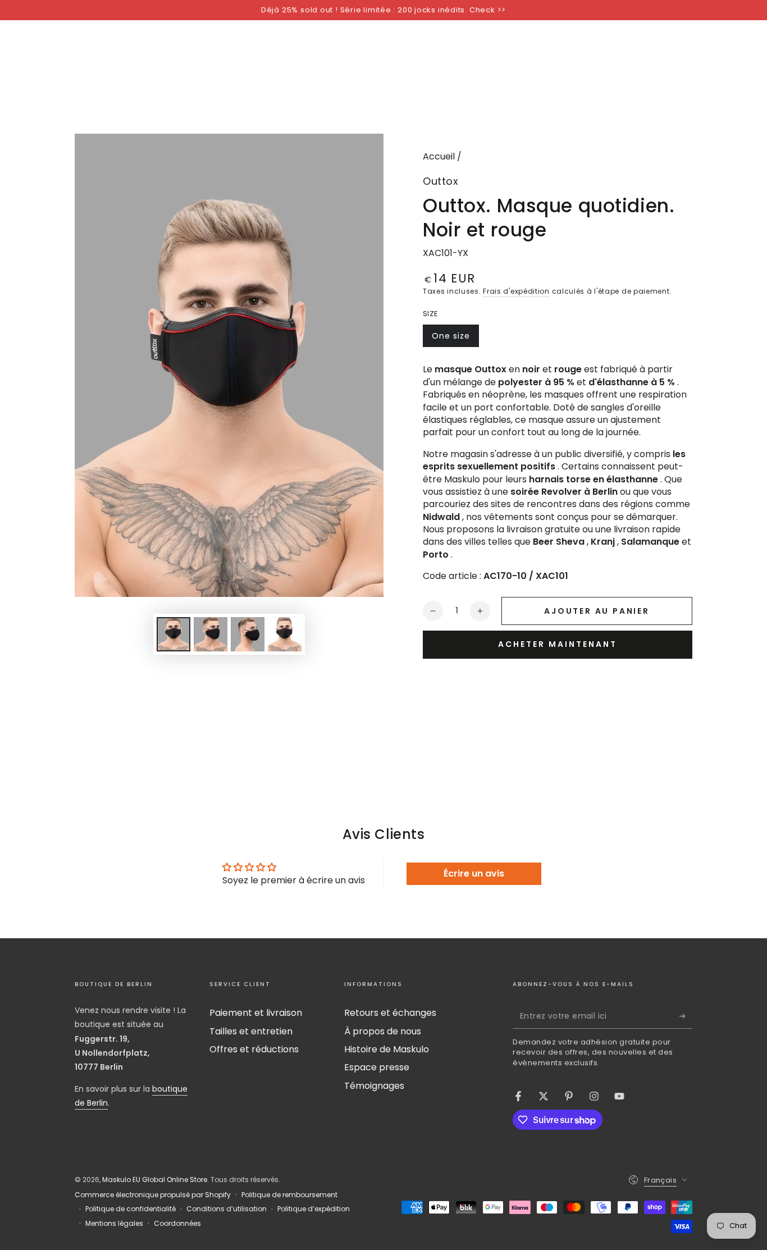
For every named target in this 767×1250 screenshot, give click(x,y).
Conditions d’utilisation (226, 1209)
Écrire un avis (474, 873)
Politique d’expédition (313, 1209)
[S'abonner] (685, 1015)
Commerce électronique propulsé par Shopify (153, 1194)
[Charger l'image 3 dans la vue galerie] (247, 634)
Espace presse (376, 1067)
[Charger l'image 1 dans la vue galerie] (173, 634)
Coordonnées (177, 1223)
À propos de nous (382, 1031)
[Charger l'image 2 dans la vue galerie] (210, 634)
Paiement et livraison (255, 1012)
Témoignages (374, 1085)
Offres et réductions (254, 1049)
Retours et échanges (390, 1012)
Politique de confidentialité (130, 1209)
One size (455, 338)
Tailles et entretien (251, 1031)
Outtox (440, 181)
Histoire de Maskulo (386, 1049)
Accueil (439, 156)
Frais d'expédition (516, 291)
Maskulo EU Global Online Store (154, 1179)
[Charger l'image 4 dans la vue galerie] (285, 634)
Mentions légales (114, 1223)
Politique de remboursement (289, 1194)
